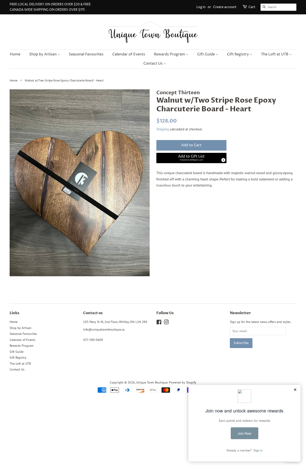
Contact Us (153, 63)
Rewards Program (170, 54)
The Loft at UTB (275, 54)
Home (15, 54)
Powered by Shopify (182, 382)
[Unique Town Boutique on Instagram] (166, 323)
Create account (225, 7)
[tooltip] (223, 160)
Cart (251, 7)
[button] (191, 158)
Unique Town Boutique (152, 382)
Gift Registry (238, 54)
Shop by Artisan (43, 54)
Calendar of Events (128, 54)
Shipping (162, 129)
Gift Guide (206, 54)
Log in (201, 7)
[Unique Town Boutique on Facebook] (159, 323)
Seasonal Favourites (86, 54)
